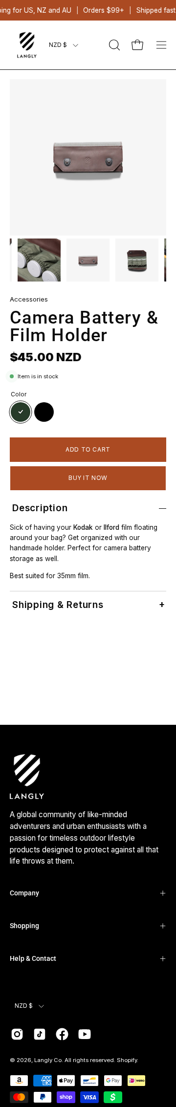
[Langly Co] (27, 45)
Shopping (24, 926)
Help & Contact (33, 958)
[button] (113, 45)
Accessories (29, 299)
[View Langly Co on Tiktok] (39, 1034)
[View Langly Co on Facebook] (62, 1034)
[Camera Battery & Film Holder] (39, 260)
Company (24, 893)
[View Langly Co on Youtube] (84, 1034)
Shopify (127, 1060)
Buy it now (88, 477)
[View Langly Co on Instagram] (17, 1034)
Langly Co (48, 1060)
